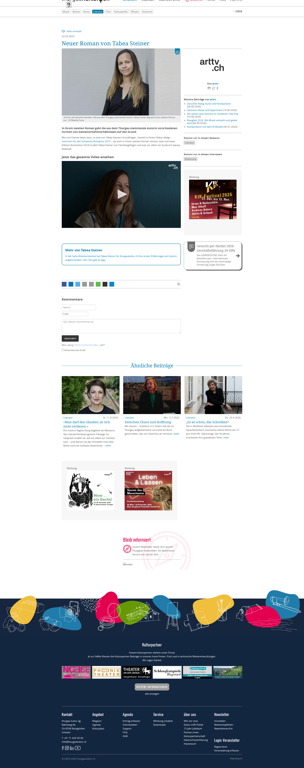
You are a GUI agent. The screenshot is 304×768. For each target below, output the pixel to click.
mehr (108, 445)
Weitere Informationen (152, 687)
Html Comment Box (86, 345)
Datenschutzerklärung (196, 739)
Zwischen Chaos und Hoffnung (148, 422)
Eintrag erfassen (131, 720)
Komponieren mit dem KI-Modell (205, 126)
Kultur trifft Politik (193, 724)
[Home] (85, 1)
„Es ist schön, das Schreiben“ (207, 422)
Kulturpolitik (121, 11)
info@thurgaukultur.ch (74, 741)
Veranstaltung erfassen (226, 750)
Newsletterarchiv (223, 728)
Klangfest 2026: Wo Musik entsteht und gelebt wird (212, 122)
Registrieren (220, 746)
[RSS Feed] (179, 284)
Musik (66, 11)
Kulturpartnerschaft (194, 736)
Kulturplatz (98, 728)
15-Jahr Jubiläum (193, 728)
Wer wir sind (191, 720)
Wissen (135, 11)
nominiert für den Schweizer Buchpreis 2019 (86, 141)
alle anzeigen (152, 693)
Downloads (159, 724)
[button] (64, 284)
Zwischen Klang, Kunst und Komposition (209, 103)
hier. (103, 259)
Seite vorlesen (74, 31)
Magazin (96, 720)
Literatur (97, 11)
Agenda (96, 724)
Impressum (190, 743)
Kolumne (147, 11)
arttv (215, 83)
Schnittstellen (130, 724)
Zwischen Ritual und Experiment (204, 110)
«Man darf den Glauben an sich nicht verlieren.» (86, 424)
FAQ (125, 732)
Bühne (76, 11)
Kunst (86, 11)
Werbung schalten (163, 720)
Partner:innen (191, 732)
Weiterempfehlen (223, 724)
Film (108, 11)
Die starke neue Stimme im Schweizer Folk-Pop (212, 113)
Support (127, 728)
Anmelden (219, 720)
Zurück (238, 11)
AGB (125, 736)
